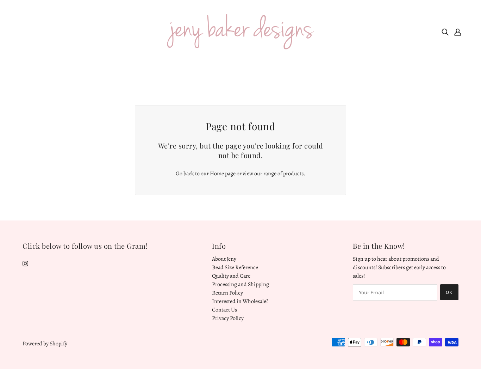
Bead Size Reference (235, 267)
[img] (445, 32)
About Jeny (224, 259)
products (293, 173)
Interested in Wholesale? (240, 301)
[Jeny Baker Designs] (240, 31)
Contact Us (224, 310)
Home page (223, 173)
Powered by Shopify (45, 343)
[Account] (457, 32)
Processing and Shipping (240, 284)
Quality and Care (231, 276)
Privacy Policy (228, 318)
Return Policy (227, 293)
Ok (449, 292)
